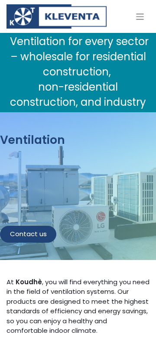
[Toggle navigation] (140, 16)
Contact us (28, 233)
